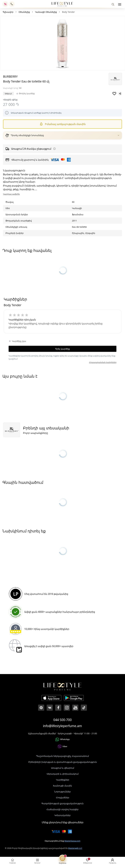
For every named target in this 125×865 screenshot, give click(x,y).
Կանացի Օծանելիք (46, 11)
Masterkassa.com (72, 840)
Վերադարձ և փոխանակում (62, 773)
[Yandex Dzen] (84, 708)
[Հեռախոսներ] (12, 4)
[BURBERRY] (115, 79)
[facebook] (58, 708)
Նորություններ (62, 791)
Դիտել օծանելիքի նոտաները (27, 135)
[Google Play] (74, 698)
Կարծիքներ (62, 779)
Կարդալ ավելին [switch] (11, 194)
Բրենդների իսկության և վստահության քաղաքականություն (62, 762)
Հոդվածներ (62, 797)
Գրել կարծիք (62, 348)
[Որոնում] (113, 4)
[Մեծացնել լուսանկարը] (62, 43)
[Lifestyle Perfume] (62, 4)
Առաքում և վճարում (62, 767)
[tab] (62, 66)
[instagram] (67, 708)
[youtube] (75, 708)
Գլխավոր (8, 11)
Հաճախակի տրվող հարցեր (62, 809)
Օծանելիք (24, 11)
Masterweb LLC (75, 848)
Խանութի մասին (62, 785)
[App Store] (51, 698)
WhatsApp (65, 739)
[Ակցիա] (5, 4)
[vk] (50, 708)
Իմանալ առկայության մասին (65, 124)
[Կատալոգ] (120, 4)
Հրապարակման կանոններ (102, 362)
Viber (64, 746)
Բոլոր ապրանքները (35, 432)
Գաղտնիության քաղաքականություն (62, 803)
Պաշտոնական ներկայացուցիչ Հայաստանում (62, 756)
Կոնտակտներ (62, 815)
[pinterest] (41, 708)
